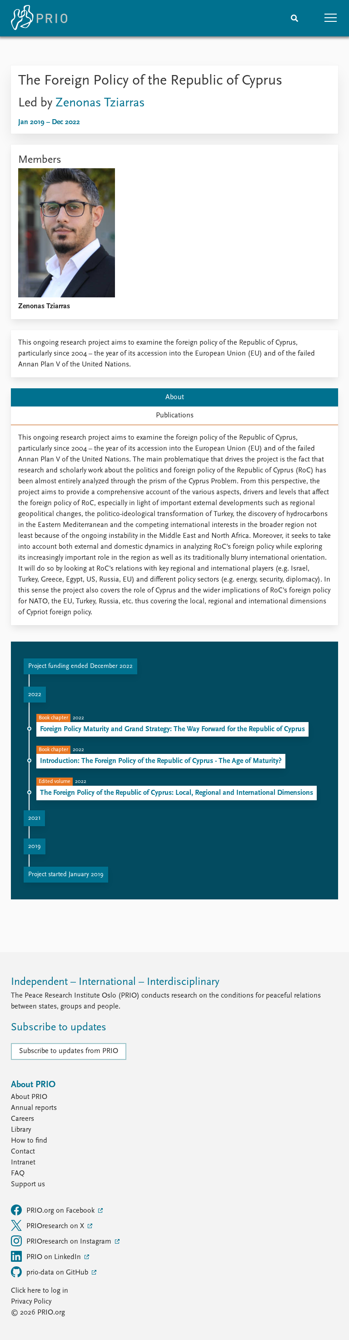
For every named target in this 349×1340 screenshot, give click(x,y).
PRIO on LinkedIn (54, 1257)
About (174, 397)
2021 (34, 818)
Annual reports (34, 1108)
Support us (28, 1184)
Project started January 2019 (66, 874)
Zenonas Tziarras (100, 103)
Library (21, 1130)
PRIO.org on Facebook (61, 1211)
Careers (22, 1119)
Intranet (23, 1162)
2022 (34, 694)
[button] (331, 18)
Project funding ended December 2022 (80, 666)
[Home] (39, 18)
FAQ (18, 1173)
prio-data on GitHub (58, 1272)
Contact (23, 1151)
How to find (29, 1140)
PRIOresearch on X (56, 1226)
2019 (34, 846)
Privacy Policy (31, 1301)
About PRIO (29, 1097)
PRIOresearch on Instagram (69, 1241)
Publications (175, 415)
